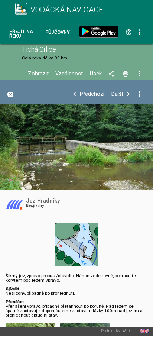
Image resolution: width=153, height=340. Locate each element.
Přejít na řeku (21, 34)
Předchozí (92, 94)
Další (117, 94)
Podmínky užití (115, 331)
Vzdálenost (69, 74)
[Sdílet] (112, 74)
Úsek (96, 74)
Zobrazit (38, 74)
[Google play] (100, 32)
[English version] (144, 331)
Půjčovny (57, 32)
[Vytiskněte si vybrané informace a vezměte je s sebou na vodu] (126, 74)
